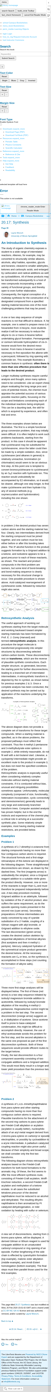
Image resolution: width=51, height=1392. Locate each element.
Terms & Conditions (22, 1376)
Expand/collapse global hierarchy (4, 216)
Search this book (7, 50)
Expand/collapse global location (48, 215)
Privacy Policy (7, 1376)
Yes (6, 1344)
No (16, 1344)
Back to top (6, 1321)
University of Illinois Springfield (24, 236)
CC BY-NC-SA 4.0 (11, 1311)
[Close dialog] (1, 194)
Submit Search (8, 58)
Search (5, 1389)
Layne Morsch (17, 233)
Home (14, 216)
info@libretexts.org (11, 1381)
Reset (4, 76)
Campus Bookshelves (35, 216)
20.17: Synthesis (22, 1304)
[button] (9, 167)
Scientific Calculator (13, 148)
